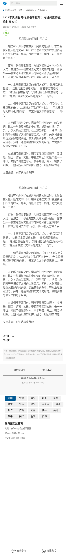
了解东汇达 (46, 370)
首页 (20, 10)
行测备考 (41, 10)
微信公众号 (19, 370)
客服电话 (51, 550)
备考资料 (30, 10)
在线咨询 (21, 550)
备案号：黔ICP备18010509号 (33, 383)
